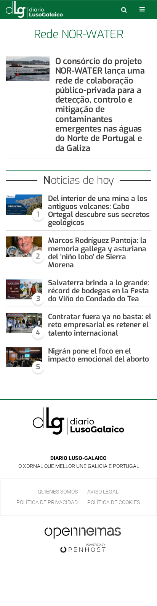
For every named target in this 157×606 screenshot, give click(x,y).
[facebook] (72, 446)
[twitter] (83, 446)
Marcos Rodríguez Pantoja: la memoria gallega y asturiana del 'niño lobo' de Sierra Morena (97, 252)
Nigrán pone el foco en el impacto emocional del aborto (98, 355)
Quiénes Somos (58, 492)
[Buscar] (124, 9)
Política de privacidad (47, 502)
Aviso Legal (103, 492)
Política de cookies (113, 502)
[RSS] (96, 446)
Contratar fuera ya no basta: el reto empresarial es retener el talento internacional (99, 325)
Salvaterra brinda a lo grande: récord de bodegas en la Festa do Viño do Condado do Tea (98, 291)
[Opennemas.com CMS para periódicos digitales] (83, 540)
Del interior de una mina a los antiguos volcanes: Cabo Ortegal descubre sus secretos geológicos (99, 210)
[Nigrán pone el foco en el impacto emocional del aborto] (24, 357)
